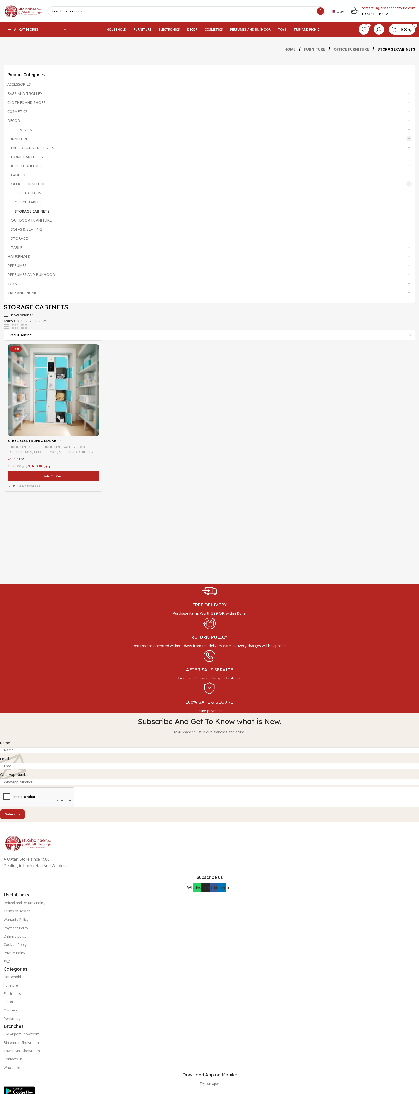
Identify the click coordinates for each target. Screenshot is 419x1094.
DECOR (13, 120)
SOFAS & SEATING (26, 229)
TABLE (16, 247)
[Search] (320, 11)
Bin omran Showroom (21, 1042)
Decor (8, 1001)
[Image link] (28, 842)
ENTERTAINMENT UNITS (32, 147)
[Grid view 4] (15, 326)
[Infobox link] (209, 600)
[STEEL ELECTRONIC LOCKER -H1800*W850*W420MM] (53, 390)
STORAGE (19, 238)
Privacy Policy (14, 953)
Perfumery (12, 1018)
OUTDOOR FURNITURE (31, 220)
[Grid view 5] (24, 326)
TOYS (12, 283)
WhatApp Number (15, 774)
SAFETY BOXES (20, 452)
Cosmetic (11, 1010)
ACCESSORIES (19, 84)
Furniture (11, 985)
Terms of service (17, 911)
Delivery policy (15, 936)
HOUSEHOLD (19, 256)
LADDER (18, 174)
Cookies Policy (15, 944)
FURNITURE (315, 49)
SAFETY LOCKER (76, 447)
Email (4, 758)
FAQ (7, 961)
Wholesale (12, 1067)
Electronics (12, 993)
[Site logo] (23, 10)
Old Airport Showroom (21, 1034)
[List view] (6, 326)
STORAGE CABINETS (32, 211)
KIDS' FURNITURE (26, 165)
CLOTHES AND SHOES (26, 102)
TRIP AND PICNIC (22, 292)
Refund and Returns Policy (24, 902)
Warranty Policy (16, 919)
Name (5, 742)
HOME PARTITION (27, 156)
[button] (53, 476)
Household (12, 977)
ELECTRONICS (19, 129)
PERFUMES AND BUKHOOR (31, 274)
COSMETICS (17, 111)
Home (290, 49)
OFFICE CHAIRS (28, 192)
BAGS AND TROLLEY (24, 93)
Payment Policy (16, 928)
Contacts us (13, 1059)
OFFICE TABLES (28, 202)
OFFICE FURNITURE (352, 49)
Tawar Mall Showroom (22, 1050)
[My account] (378, 29)
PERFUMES (16, 265)
